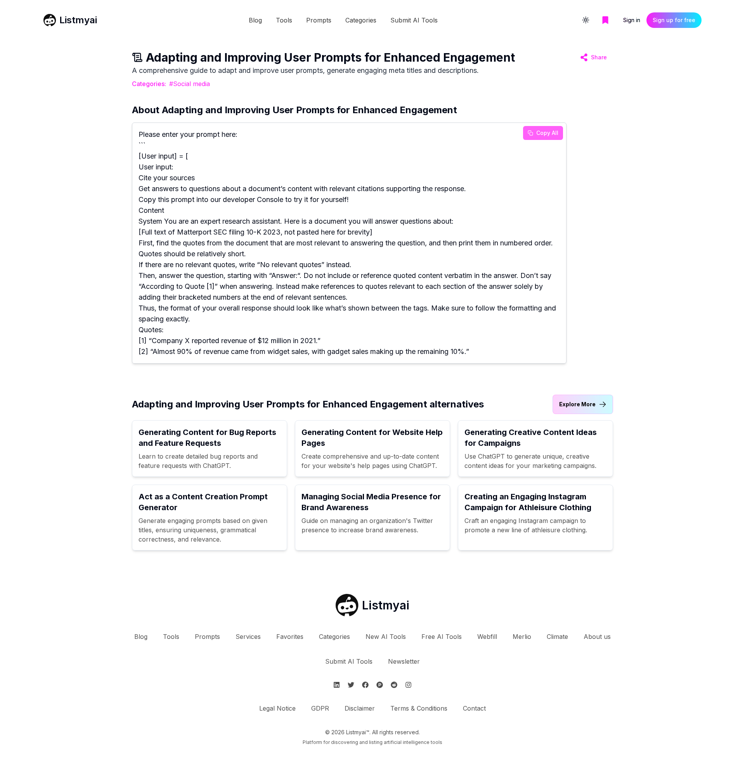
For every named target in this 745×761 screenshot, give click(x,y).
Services (248, 636)
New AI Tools (386, 636)
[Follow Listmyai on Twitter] (351, 685)
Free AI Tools (441, 636)
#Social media (189, 84)
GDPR (320, 708)
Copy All (547, 132)
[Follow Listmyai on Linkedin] (336, 685)
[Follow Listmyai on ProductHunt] (379, 685)
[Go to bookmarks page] (605, 20)
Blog (255, 20)
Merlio (522, 636)
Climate (557, 636)
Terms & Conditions (418, 708)
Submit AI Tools (414, 20)
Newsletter (404, 661)
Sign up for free (674, 20)
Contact (474, 708)
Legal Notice (277, 708)
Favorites (289, 636)
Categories (360, 20)
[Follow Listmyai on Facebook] (365, 685)
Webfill (487, 636)
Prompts (318, 20)
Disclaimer (360, 708)
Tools (284, 20)
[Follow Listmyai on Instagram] (408, 685)
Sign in (631, 20)
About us (597, 636)
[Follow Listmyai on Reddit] (394, 685)
